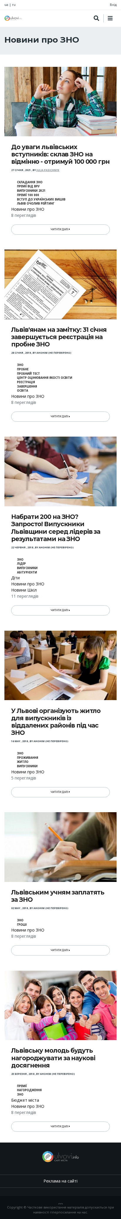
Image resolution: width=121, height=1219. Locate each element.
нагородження (29, 1090)
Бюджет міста (25, 1100)
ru (14, 4)
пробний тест (28, 374)
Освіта (22, 391)
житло (22, 762)
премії (22, 1086)
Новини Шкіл (24, 590)
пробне (22, 369)
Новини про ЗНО (27, 209)
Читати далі (60, 229)
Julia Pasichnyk (47, 170)
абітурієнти (27, 572)
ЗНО (20, 365)
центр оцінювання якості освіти (44, 378)
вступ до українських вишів (41, 199)
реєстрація (26, 382)
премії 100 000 (28, 195)
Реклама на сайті (60, 1181)
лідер (21, 564)
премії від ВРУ (28, 186)
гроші (22, 925)
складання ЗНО (30, 182)
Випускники (27, 568)
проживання (27, 758)
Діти (15, 577)
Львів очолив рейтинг (35, 203)
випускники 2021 (31, 191)
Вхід (113, 4)
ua (6, 4)
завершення (27, 386)
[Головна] (13, 18)
